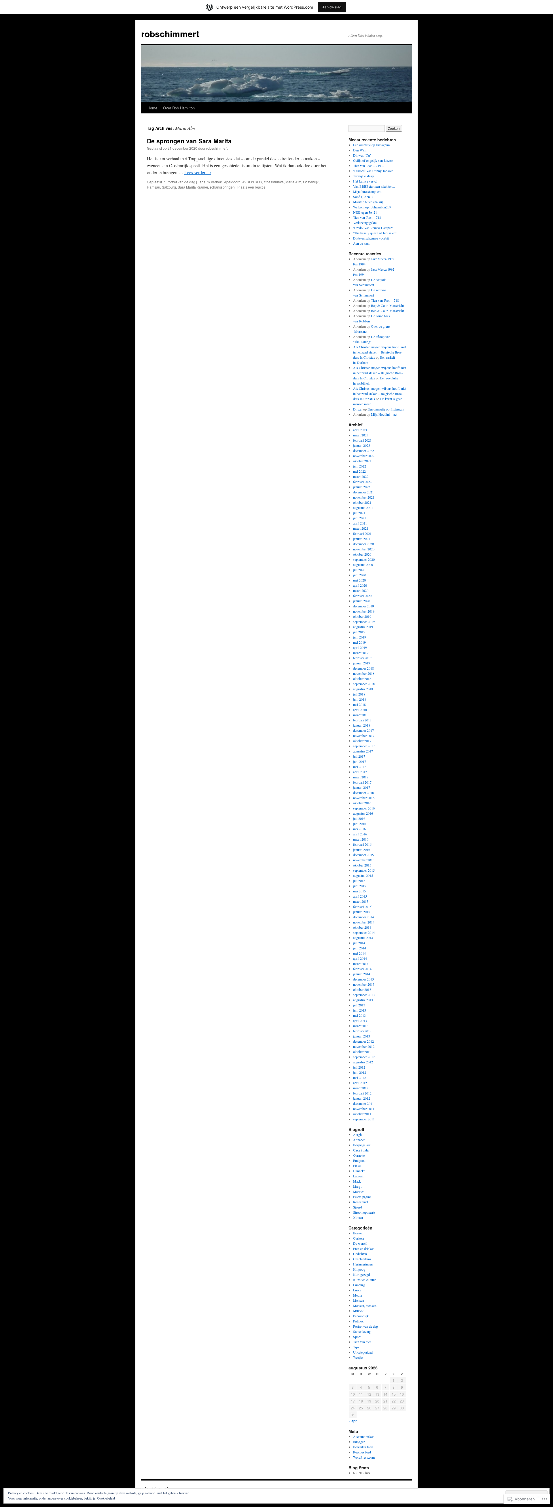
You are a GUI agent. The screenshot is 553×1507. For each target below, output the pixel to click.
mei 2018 (359, 704)
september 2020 (364, 559)
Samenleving (362, 1331)
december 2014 (363, 917)
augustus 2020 (363, 564)
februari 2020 (362, 595)
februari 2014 (362, 968)
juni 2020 (359, 575)
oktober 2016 (362, 803)
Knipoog (359, 1269)
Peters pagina (362, 1196)
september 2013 (364, 994)
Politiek (358, 1321)
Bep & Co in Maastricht (387, 305)
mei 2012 (359, 1077)
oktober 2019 (362, 616)
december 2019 (363, 606)
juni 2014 (359, 948)
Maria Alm (293, 181)
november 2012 (363, 1046)
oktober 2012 (362, 1051)
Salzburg (169, 187)
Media (357, 1295)
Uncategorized (363, 1352)
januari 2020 (361, 600)
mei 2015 (359, 891)
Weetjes (358, 1357)
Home (152, 108)
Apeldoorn (232, 181)
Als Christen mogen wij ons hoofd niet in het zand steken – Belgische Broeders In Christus (379, 352)
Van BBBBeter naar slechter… (374, 186)
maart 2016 (360, 839)
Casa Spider (361, 1150)
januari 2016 (361, 849)
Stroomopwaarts (364, 1212)
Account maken (363, 1436)
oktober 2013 (362, 989)
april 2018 (360, 709)
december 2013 (363, 979)
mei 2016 (359, 828)
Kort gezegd (361, 1274)
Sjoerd (357, 1207)
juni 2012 (359, 1072)
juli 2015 (359, 880)
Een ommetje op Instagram (371, 144)
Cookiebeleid (106, 1498)
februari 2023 (362, 440)
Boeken (358, 1233)
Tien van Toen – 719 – (368, 165)
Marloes (358, 1191)
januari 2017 (361, 787)
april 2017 (360, 771)
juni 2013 (359, 1010)
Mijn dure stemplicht (367, 191)
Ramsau (153, 187)
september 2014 (364, 932)
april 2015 (360, 896)
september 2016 (364, 808)
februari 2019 (362, 657)
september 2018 (364, 683)
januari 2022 (361, 486)
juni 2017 (359, 761)
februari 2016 (362, 844)
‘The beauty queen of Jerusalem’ (375, 233)
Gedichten (360, 1253)
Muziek (358, 1310)
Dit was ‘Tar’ (362, 155)
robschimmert (170, 33)
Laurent (358, 1176)
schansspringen (222, 187)
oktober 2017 (362, 740)
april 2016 (360, 834)
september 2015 (364, 870)
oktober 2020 (362, 554)
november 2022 (363, 455)
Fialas (357, 1165)
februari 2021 (362, 533)
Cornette (359, 1155)
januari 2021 (361, 538)
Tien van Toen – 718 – (368, 217)
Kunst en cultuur (364, 1279)
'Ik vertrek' (214, 181)
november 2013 (363, 984)
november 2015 (363, 860)
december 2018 (363, 668)
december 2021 (363, 492)
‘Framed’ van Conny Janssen (373, 170)
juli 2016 (359, 818)
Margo (357, 1186)
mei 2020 (359, 580)
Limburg (359, 1284)
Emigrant (359, 1160)
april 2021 (360, 523)
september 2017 (364, 746)
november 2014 (363, 922)
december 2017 (363, 730)
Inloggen (359, 1441)
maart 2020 (360, 590)
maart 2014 (360, 963)
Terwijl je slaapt (363, 176)
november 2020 (363, 549)
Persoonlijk (361, 1316)
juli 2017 (359, 756)
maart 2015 (360, 901)
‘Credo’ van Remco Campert (373, 227)
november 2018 (363, 673)
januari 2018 (361, 725)
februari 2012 (362, 1093)
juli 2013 (359, 1005)
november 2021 (363, 497)
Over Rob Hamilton (179, 108)
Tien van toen (362, 1341)
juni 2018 (359, 699)
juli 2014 (359, 942)
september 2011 (364, 1119)
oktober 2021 (362, 502)
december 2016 (363, 792)
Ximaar (358, 1217)
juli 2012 (359, 1067)
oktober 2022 (362, 461)
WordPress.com (364, 1457)
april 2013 (360, 1020)
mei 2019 (359, 642)
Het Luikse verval (365, 181)
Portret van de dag (180, 181)
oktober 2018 (362, 678)
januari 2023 (361, 445)
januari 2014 (361, 974)
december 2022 (363, 450)
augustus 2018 (363, 689)
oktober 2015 (362, 865)
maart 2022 (360, 476)
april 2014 (360, 958)
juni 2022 (359, 466)
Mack (357, 1181)
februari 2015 (362, 906)
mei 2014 (359, 953)
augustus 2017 (363, 751)
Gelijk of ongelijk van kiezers (373, 160)
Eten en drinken (363, 1248)
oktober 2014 (362, 927)
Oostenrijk (311, 181)
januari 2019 (361, 663)
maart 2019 (360, 652)
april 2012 (360, 1082)
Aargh (357, 1134)
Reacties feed (362, 1452)
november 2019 (363, 611)
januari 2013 (361, 1036)
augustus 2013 (363, 999)
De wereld (360, 1243)
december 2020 (363, 543)
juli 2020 (359, 569)
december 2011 (363, 1103)
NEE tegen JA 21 (365, 212)
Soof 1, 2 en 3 (363, 196)
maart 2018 (360, 714)
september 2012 (364, 1056)
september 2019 (364, 621)
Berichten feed (363, 1447)
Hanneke (359, 1170)
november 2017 (363, 735)
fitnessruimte (274, 181)
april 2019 (360, 647)
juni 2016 (359, 823)
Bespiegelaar (361, 1145)
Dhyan (357, 409)
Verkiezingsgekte (364, 222)
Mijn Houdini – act (384, 414)
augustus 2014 (363, 937)
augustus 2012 (363, 1062)
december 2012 (363, 1041)
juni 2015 (359, 885)
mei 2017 (359, 766)
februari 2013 (362, 1031)
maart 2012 (360, 1088)
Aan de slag (331, 7)
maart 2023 (360, 435)
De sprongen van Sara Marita (189, 140)
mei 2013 (359, 1015)
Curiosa (358, 1238)
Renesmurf (360, 1202)
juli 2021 (359, 512)
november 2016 (363, 797)
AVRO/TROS (252, 181)
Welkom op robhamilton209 (372, 207)
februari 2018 (362, 720)
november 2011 (363, 1108)
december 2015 (363, 854)
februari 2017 (362, 782)
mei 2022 (359, 471)
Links (357, 1290)
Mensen (358, 1300)
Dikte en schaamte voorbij (371, 238)
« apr (353, 1420)
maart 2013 (360, 1025)
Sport (357, 1336)
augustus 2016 (363, 813)
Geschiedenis (362, 1259)
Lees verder (197, 172)
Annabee (359, 1139)
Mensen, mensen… (366, 1305)
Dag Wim (359, 150)
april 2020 (360, 585)
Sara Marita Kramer (193, 187)
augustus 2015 (363, 875)
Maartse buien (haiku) (368, 201)
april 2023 (360, 429)
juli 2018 (359, 694)
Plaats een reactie (251, 187)
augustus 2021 (363, 507)
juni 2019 (359, 637)
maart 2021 (360, 528)
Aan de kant (361, 243)
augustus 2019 (363, 626)
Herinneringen (363, 1264)
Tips (356, 1347)
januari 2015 (361, 911)
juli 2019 (359, 632)
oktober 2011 (362, 1113)
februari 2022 (362, 481)
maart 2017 (360, 777)
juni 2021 (359, 518)
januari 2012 (361, 1098)
